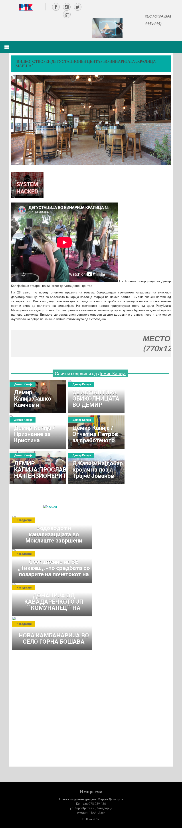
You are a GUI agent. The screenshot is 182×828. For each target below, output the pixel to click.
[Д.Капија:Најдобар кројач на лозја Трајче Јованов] (96, 467)
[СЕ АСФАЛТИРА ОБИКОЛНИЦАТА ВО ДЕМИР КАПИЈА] (96, 396)
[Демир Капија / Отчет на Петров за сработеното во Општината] (96, 432)
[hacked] (50, 506)
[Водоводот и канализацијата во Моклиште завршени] (53, 532)
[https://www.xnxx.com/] (107, 28)
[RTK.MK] (26, 7)
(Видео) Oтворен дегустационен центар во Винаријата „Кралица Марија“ (86, 63)
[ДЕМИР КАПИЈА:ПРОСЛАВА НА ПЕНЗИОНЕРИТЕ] (38, 467)
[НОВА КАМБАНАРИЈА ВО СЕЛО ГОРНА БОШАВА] (53, 633)
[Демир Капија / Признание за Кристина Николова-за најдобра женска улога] (38, 432)
